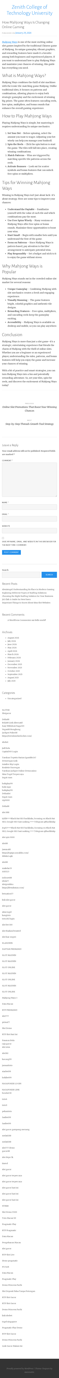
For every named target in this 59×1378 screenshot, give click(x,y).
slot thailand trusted (11, 931)
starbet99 (6, 1071)
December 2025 (15, 664)
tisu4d (5, 1163)
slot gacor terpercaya (12, 1175)
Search (5, 570)
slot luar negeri (9, 937)
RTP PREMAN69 (9, 1010)
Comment (7, 461)
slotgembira (7, 884)
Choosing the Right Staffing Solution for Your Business (27, 596)
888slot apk (7, 856)
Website (6, 526)
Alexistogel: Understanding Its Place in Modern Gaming (28, 589)
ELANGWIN (7, 943)
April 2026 (12, 651)
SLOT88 (5, 710)
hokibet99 (7, 1077)
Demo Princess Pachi (12, 1285)
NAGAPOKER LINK (10, 1090)
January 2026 (14, 661)
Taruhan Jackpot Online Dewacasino (19, 771)
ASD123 (5, 871)
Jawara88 (6, 849)
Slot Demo (7, 1028)
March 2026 (13, 654)
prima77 (6, 1022)
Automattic (29, 1372)
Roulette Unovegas (11, 767)
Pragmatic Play (9, 1224)
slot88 (5, 843)
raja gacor (7, 1044)
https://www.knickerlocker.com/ (17, 736)
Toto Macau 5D (9, 1218)
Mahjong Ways (9, 42)
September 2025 (15, 674)
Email (5, 514)
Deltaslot (6, 793)
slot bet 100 (7, 925)
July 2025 (12, 681)
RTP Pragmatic (9, 1230)
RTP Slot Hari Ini (9, 1034)
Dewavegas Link (9, 761)
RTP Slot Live (8, 1255)
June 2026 (12, 644)
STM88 (5, 1206)
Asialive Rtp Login (10, 764)
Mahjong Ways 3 (9, 998)
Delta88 (5, 719)
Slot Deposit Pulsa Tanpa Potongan (18, 1291)
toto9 (4, 1105)
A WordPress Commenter (19, 620)
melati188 (6, 1136)
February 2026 (14, 658)
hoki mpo (6, 787)
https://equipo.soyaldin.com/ (15, 853)
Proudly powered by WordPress (20, 1368)
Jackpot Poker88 (9, 733)
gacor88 (6, 1151)
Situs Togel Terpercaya (13, 774)
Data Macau (7, 1004)
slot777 (5, 1016)
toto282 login (8, 919)
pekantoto (7, 1111)
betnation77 (7, 894)
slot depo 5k (7, 1157)
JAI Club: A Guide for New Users (16, 599)
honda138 (6, 1093)
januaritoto (7, 1065)
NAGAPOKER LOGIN (11, 1083)
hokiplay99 (7, 783)
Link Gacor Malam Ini (12, 1346)
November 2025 (15, 668)
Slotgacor (6, 713)
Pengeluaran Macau (11, 1242)
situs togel (7, 912)
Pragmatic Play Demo (12, 1328)
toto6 (4, 1099)
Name (5, 503)
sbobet (5, 742)
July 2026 (12, 641)
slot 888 (5, 812)
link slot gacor (8, 900)
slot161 (5, 1053)
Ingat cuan (7, 777)
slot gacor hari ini (10, 1188)
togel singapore (9, 1322)
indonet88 (7, 878)
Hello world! (40, 620)
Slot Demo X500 (9, 1212)
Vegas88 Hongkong (11, 729)
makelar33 (7, 868)
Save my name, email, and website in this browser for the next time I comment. (29, 543)
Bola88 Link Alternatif (12, 723)
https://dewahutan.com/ (13, 888)
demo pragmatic (10, 1261)
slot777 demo (8, 1148)
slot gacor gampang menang (16, 1129)
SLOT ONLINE (8, 967)
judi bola (6, 748)
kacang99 (7, 1059)
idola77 (5, 881)
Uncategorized (14, 698)
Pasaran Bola (8, 1040)
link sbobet (7, 1315)
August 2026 (13, 638)
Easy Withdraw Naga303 (13, 726)
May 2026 (12, 648)
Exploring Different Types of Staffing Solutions (24, 593)
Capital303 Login (10, 751)
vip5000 (6, 800)
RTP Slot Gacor (9, 1297)
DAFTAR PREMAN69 (11, 949)
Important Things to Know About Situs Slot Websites (26, 603)
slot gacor (6, 906)
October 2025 (14, 671)
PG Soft (5, 1267)
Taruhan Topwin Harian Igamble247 (19, 757)
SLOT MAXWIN (9, 955)
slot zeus (6, 1047)
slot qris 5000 (8, 837)
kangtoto (6, 915)
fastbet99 (6, 1117)
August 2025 (13, 677)
